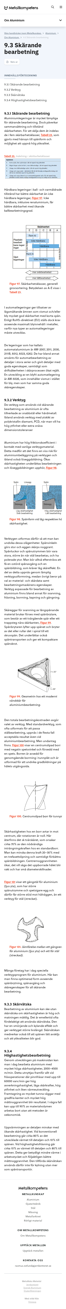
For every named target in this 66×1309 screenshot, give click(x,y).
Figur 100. (16, 816)
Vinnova (32, 1301)
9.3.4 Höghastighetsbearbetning (25, 100)
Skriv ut (13, 61)
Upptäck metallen (33, 1250)
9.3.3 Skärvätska (14, 95)
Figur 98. (15, 519)
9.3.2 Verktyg (12, 90)
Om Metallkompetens (33, 1235)
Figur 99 (45, 623)
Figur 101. (15, 947)
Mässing (33, 1212)
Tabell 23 (46, 135)
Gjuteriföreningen (32, 1290)
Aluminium (33, 1199)
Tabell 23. (9, 156)
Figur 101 (9, 882)
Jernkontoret (32, 1284)
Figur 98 (51, 468)
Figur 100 (18, 745)
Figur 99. (15, 696)
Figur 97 (37, 198)
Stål (33, 1208)
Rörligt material (33, 1220)
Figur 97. (15, 284)
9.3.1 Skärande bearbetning (22, 84)
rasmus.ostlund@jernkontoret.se (33, 1266)
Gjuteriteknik (33, 1204)
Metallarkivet (33, 1216)
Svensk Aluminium (32, 1287)
